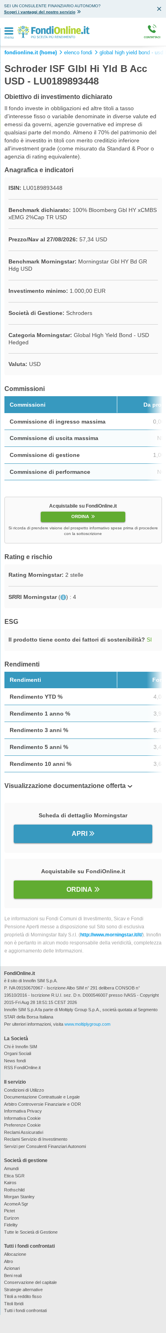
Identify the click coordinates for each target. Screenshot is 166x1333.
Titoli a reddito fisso (23, 1296)
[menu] (8, 31)
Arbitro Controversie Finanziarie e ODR (42, 1104)
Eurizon (11, 1218)
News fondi (15, 1060)
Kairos (10, 1182)
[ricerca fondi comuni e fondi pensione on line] (53, 31)
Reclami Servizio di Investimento (35, 1139)
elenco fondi (78, 53)
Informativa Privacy (23, 1111)
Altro (8, 1261)
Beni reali (13, 1275)
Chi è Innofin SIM (20, 1046)
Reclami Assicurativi (23, 1132)
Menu (9, 37)
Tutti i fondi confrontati (25, 1310)
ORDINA (80, 516)
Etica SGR (14, 1175)
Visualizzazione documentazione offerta (65, 785)
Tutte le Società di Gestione (31, 1232)
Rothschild (14, 1189)
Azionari (12, 1268)
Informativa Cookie (22, 1118)
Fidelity (11, 1224)
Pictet (9, 1210)
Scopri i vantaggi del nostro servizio (39, 12)
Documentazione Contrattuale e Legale (42, 1096)
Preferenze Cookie (22, 1125)
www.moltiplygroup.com (87, 1024)
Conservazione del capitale (30, 1282)
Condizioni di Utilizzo (24, 1090)
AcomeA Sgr (16, 1203)
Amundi (11, 1168)
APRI (79, 833)
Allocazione (15, 1254)
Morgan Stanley (19, 1196)
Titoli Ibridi (13, 1303)
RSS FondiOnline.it (22, 1067)
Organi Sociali (17, 1053)
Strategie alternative (23, 1289)
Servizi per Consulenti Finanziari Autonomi (45, 1146)
